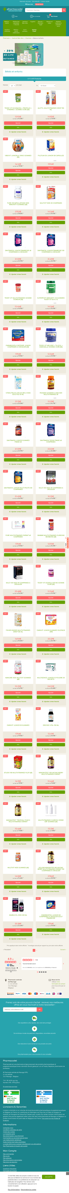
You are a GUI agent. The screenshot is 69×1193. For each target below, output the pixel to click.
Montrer (5, 85)
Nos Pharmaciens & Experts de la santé (15, 1146)
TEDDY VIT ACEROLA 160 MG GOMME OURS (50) (51, 583)
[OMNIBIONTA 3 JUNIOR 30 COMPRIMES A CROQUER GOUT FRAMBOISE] (51, 904)
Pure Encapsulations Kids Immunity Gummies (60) (18, 203)
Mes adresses (7, 1158)
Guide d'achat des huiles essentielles (14, 1142)
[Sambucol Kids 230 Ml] (18, 904)
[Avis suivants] (63, 963)
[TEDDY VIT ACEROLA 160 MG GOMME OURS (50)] (51, 572)
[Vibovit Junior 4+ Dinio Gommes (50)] (18, 145)
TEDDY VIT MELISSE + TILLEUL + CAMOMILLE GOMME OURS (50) (51, 346)
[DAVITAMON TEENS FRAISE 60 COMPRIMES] (51, 430)
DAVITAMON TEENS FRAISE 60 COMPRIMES (51, 441)
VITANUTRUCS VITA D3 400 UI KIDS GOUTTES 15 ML (18, 393)
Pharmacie (6, 38)
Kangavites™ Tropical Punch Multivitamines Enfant (18, 821)
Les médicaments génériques (12, 1140)
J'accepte (49, 1177)
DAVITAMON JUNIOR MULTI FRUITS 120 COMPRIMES (18, 488)
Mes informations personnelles (12, 1160)
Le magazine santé (9, 1134)
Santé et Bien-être (17, 38)
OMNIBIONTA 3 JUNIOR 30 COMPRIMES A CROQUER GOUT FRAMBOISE (51, 916)
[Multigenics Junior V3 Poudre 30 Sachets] (51, 667)
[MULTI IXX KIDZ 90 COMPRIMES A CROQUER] (18, 572)
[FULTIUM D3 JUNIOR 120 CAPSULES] (51, 145)
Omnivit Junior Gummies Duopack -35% (51, 631)
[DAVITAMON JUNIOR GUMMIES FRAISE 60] (18, 430)
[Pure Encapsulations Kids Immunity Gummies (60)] (18, 192)
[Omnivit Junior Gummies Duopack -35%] (51, 619)
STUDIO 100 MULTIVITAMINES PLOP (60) (18, 773)
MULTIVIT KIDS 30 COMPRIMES (51, 203)
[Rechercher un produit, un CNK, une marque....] (64, 10)
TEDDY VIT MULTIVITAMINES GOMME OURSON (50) (18, 298)
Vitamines (28, 38)
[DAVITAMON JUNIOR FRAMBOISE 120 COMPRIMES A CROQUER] (51, 240)
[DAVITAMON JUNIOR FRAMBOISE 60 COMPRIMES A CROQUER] (18, 240)
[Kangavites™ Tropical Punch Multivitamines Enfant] (18, 809)
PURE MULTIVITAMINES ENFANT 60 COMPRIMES (18, 536)
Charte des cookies (9, 1132)
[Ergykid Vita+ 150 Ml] (51, 714)
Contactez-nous (8, 1128)
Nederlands (39, 4)
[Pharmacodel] (12, 9)
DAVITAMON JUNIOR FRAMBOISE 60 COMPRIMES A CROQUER (18, 251)
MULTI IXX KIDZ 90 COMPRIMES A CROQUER (18, 583)
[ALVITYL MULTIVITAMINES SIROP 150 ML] (51, 97)
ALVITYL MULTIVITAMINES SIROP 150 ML (51, 108)
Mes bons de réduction (10, 1162)
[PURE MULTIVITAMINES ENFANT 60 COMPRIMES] (18, 525)
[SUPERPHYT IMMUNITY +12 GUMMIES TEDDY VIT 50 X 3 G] (51, 287)
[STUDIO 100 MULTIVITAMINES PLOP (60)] (18, 762)
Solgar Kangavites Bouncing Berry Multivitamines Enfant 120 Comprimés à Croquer (51, 869)
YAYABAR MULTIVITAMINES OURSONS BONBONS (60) (50, 536)
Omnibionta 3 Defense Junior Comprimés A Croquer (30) (18, 346)
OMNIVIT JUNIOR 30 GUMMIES (18, 725)
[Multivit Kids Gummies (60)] (18, 857)
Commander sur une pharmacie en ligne (15, 1138)
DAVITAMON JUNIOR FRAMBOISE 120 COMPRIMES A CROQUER (51, 251)
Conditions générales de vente (12, 1130)
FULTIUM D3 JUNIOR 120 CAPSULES (51, 155)
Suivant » (63, 949)
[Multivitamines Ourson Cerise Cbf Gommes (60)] (51, 809)
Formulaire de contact (10, 1171)
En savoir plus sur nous (10, 1086)
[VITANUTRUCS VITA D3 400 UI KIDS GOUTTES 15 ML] (18, 382)
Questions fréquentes (9, 1169)
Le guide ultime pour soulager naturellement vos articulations (22, 1144)
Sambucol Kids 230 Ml (18, 915)
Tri (37, 85)
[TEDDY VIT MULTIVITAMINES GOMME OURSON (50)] (18, 287)
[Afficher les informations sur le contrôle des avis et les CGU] (17, 968)
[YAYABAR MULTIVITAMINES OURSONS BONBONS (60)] (51, 525)
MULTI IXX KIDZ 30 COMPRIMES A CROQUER (51, 488)
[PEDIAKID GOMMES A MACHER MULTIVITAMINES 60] (51, 382)
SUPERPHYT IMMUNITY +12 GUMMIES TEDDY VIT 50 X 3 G (51, 298)
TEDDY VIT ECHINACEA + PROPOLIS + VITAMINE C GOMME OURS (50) (18, 108)
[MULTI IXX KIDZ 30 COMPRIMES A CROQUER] (51, 477)
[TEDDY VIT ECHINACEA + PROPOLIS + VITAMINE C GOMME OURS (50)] (18, 97)
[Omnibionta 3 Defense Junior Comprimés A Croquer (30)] (18, 335)
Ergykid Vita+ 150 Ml (51, 725)
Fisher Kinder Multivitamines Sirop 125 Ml (18, 631)
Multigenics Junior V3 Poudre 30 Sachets (51, 678)
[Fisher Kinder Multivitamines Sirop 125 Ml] (18, 619)
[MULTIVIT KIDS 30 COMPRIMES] (51, 192)
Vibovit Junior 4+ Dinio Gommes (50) (18, 156)
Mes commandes (8, 1154)
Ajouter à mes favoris (18, 132)
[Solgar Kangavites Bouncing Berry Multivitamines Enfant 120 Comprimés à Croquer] (51, 857)
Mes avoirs (6, 1156)
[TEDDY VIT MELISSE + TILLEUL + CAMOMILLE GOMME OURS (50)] (51, 335)
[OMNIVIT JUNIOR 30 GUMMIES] (18, 714)
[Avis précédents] (20, 963)
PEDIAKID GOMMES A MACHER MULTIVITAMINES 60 (51, 393)
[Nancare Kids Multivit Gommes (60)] (18, 667)
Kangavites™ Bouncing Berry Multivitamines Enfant (51, 773)
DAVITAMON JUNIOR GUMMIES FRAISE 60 (18, 441)
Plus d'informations (14, 1189)
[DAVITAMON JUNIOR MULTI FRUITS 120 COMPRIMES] (18, 477)
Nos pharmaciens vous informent (13, 1136)
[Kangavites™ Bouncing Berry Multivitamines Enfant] (51, 762)
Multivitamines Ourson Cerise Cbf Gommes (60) (51, 821)
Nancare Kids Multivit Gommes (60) (18, 678)
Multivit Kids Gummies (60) (18, 867)
